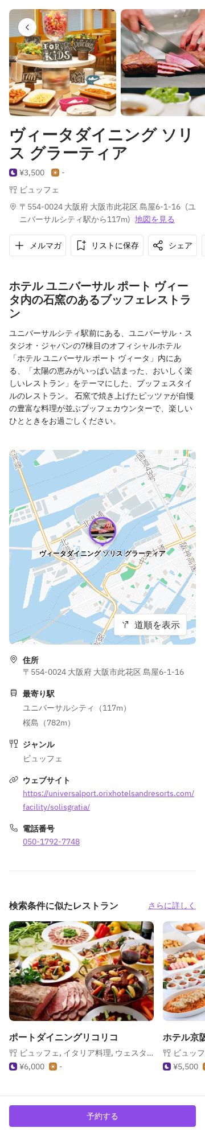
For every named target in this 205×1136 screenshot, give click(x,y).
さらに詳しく (172, 905)
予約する (102, 1116)
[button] (27, 27)
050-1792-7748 (51, 841)
